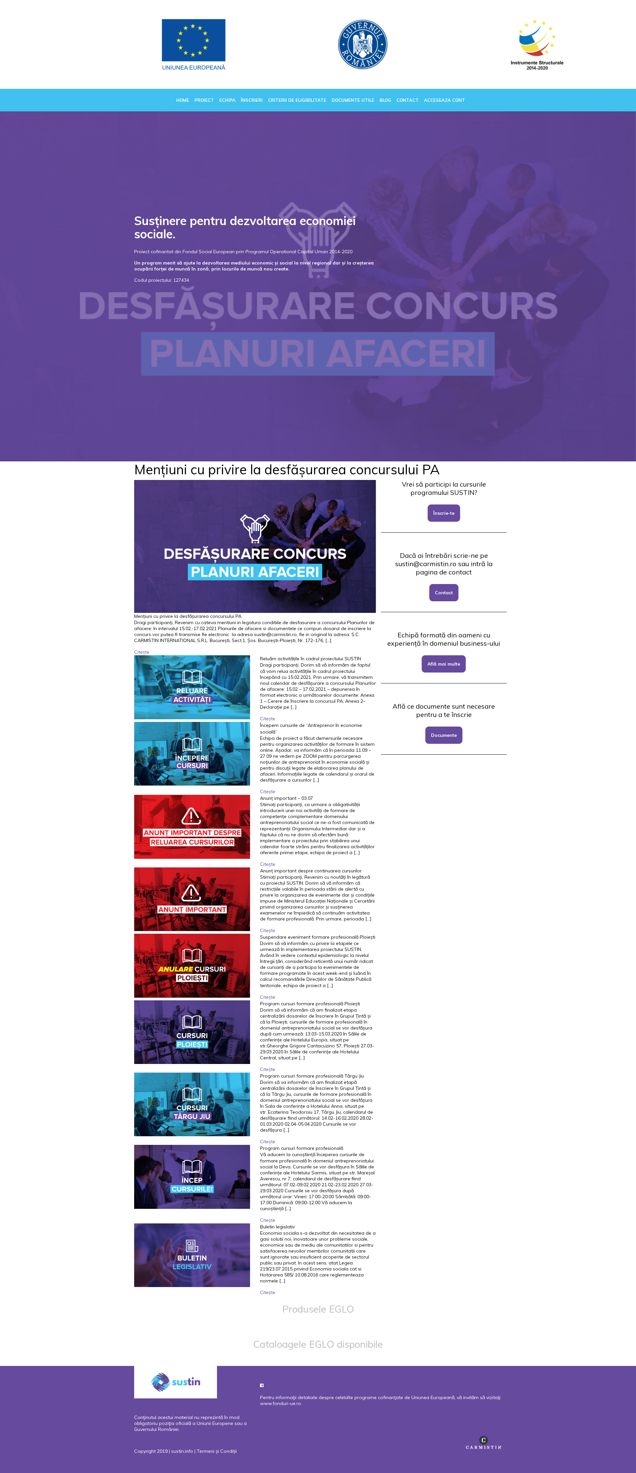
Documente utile (353, 100)
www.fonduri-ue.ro (280, 1403)
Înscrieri (252, 100)
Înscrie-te (443, 513)
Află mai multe (443, 664)
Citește (141, 652)
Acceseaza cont (444, 100)
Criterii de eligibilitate (297, 100)
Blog (385, 100)
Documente (444, 735)
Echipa (227, 100)
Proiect (204, 100)
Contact (408, 100)
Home (182, 100)
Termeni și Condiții (217, 1451)
